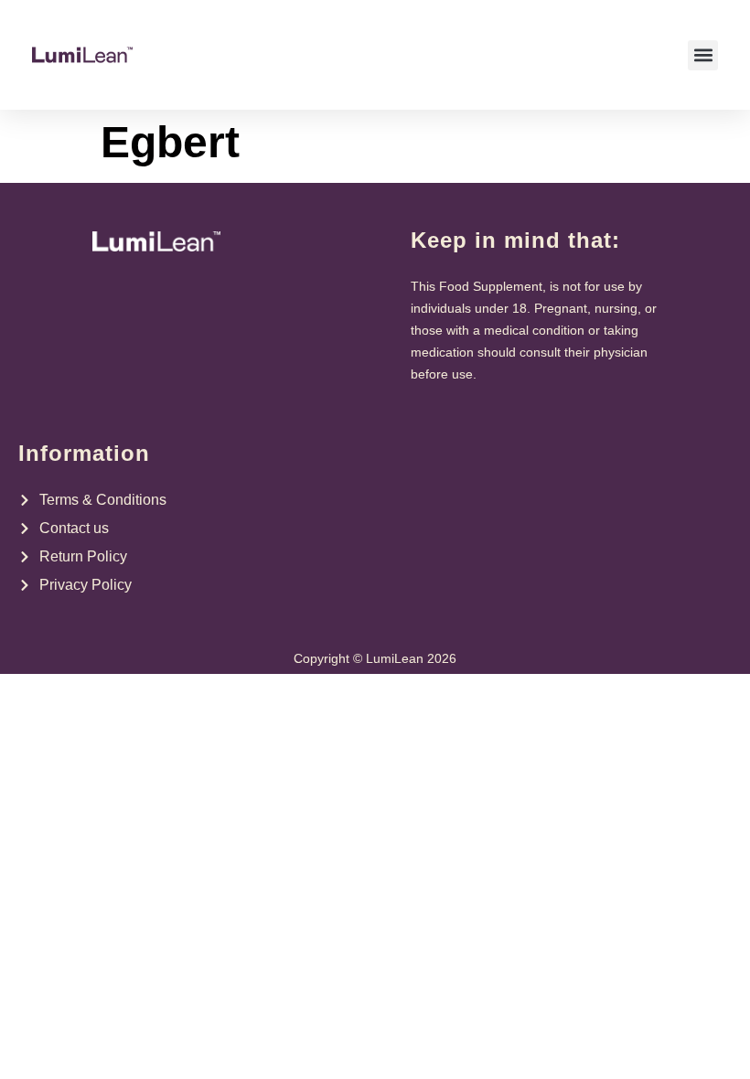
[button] (703, 55)
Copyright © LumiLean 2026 (375, 658)
